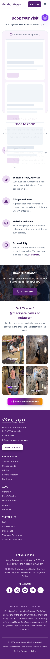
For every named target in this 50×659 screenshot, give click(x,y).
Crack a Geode (9, 465)
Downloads (7, 530)
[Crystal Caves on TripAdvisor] (33, 590)
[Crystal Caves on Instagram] (17, 590)
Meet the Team (9, 500)
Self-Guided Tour (10, 461)
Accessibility (8, 526)
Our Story (6, 491)
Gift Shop (6, 470)
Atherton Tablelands (12, 539)
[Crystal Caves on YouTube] (25, 590)
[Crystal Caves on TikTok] (41, 590)
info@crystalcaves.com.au (15, 440)
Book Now (34, 4)
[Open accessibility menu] (45, 17)
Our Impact (7, 509)
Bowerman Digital (28, 651)
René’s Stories (9, 496)
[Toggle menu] (45, 4)
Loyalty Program (10, 474)
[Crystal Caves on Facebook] (9, 590)
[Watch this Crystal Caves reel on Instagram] (13, 349)
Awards (6, 504)
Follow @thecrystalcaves (27, 401)
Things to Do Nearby (12, 535)
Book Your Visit (12, 447)
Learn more (33, 254)
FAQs (4, 522)
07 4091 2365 (27, 291)
